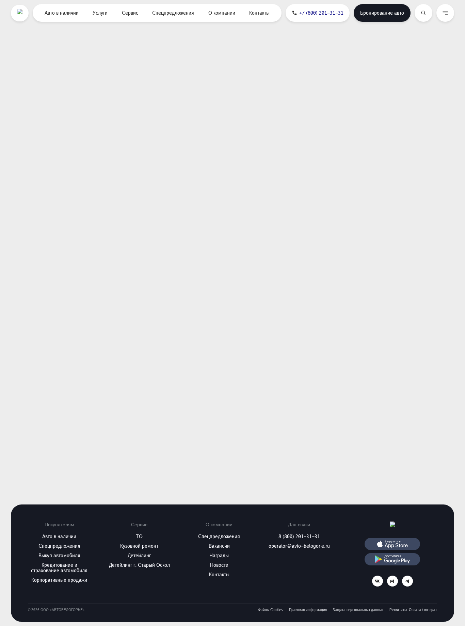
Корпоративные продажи (59, 580)
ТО (139, 536)
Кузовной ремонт (139, 546)
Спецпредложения (173, 13)
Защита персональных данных (358, 610)
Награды (219, 555)
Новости (219, 565)
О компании (221, 13)
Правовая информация (308, 610)
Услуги (100, 13)
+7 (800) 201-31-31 (321, 13)
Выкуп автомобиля (59, 555)
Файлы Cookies (270, 610)
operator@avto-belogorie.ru (299, 546)
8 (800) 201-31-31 (299, 536)
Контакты (259, 13)
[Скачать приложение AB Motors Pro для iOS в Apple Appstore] (392, 544)
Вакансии (219, 546)
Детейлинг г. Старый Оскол (139, 565)
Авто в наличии (62, 13)
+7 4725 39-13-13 (390, 258)
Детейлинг (139, 555)
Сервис (130, 13)
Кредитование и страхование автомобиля (59, 567)
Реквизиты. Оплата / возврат (413, 610)
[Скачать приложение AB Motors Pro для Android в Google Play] (392, 559)
